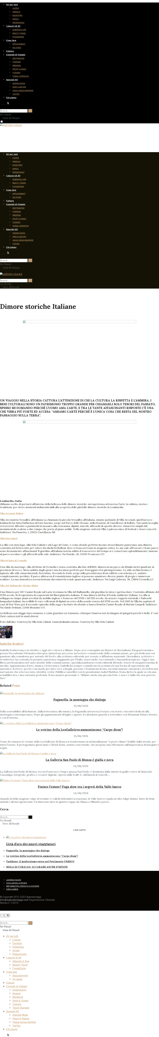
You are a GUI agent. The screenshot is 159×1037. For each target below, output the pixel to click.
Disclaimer (12, 889)
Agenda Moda (18, 83)
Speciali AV (12, 79)
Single (15, 19)
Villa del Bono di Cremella (13, 560)
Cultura (10, 51)
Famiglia (16, 11)
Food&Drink (18, 36)
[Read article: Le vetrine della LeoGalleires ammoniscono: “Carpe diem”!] (79, 723)
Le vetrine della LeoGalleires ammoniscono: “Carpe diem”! (79, 729)
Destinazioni (18, 58)
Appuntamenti (18, 44)
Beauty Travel (19, 33)
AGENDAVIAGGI (13, 880)
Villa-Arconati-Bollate (11, 513)
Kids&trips (17, 15)
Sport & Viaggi (19, 69)
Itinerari (16, 62)
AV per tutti (12, 4)
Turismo (16, 72)
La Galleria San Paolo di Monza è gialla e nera (80, 760)
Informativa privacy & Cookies (22, 886)
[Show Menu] (1, 271)
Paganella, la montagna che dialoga (79, 699)
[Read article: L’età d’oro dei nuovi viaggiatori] (82, 837)
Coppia (15, 8)
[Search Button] (1, 107)
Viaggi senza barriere (22, 90)
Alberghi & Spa (19, 29)
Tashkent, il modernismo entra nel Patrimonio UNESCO (40, 861)
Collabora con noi (16, 883)
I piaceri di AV (13, 26)
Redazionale (18, 22)
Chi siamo (11, 97)
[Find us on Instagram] (3, 103)
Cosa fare (11, 40)
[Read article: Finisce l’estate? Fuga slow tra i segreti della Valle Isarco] (79, 780)
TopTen (15, 94)
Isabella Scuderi (12, 644)
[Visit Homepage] (11, 125)
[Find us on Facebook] (1, 103)
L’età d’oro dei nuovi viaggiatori (31, 844)
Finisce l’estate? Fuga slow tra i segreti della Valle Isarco (79, 787)
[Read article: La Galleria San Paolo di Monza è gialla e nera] (79, 753)
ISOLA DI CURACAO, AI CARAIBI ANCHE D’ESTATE (37, 866)
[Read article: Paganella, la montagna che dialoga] (79, 693)
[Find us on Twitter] (7, 103)
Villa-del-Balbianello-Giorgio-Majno (19, 585)
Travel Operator (20, 76)
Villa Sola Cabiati (8, 538)
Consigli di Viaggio (15, 54)
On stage (16, 47)
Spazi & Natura (19, 87)
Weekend (16, 65)
